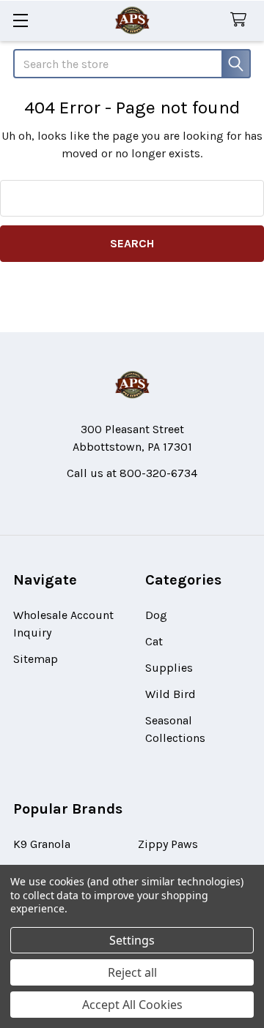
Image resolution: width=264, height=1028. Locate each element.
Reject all (132, 972)
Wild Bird (170, 694)
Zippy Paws (168, 844)
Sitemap (35, 659)
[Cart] (241, 20)
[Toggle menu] (20, 20)
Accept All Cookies (132, 1005)
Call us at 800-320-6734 (132, 473)
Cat (154, 641)
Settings (132, 940)
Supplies (169, 668)
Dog (156, 615)
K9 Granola (41, 844)
